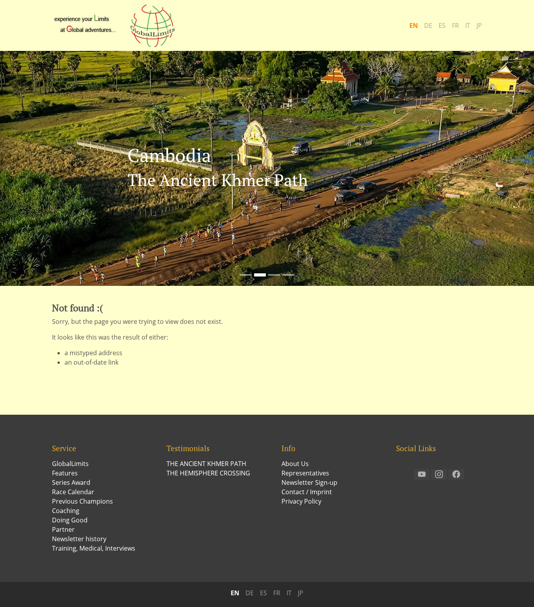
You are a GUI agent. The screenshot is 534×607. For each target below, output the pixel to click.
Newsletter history (79, 539)
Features (65, 473)
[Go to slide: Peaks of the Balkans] (288, 275)
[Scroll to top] (516, 589)
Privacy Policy (301, 501)
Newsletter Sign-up (309, 482)
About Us (295, 463)
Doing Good (70, 520)
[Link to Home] (118, 25)
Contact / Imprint (306, 492)
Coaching (65, 510)
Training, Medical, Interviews (93, 548)
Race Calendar (73, 492)
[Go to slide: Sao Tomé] (246, 275)
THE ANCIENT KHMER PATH (206, 463)
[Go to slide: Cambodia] (260, 275)
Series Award (71, 482)
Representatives (305, 473)
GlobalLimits (70, 463)
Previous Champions (82, 501)
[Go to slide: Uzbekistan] (274, 275)
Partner (63, 529)
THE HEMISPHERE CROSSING (208, 473)
